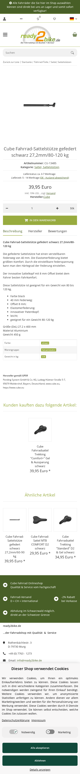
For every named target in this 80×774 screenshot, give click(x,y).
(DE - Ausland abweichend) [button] (54, 177)
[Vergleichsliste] (37, 19)
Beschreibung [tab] (12, 231)
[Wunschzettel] (54, 19)
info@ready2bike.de (29, 660)
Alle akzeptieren (40, 748)
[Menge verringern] (7, 208)
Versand (50, 193)
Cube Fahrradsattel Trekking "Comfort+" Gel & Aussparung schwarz (40, 456)
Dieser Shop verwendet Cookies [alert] (40, 668)
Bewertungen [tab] (57, 231)
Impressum (38, 720)
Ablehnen (40, 760)
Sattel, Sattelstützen (46, 167)
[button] (21, 19)
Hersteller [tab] (35, 231)
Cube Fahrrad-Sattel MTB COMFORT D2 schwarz (40, 542)
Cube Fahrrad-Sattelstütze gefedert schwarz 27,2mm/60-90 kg (15, 546)
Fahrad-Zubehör (48, 350)
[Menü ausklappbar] (5, 34)
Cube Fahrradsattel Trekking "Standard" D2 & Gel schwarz (65, 544)
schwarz (45, 343)
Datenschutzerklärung (16, 720)
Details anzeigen (40, 769)
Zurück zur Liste (11, 62)
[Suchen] (74, 52)
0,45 (43, 356)
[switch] (13, 731)
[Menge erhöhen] (57, 208)
